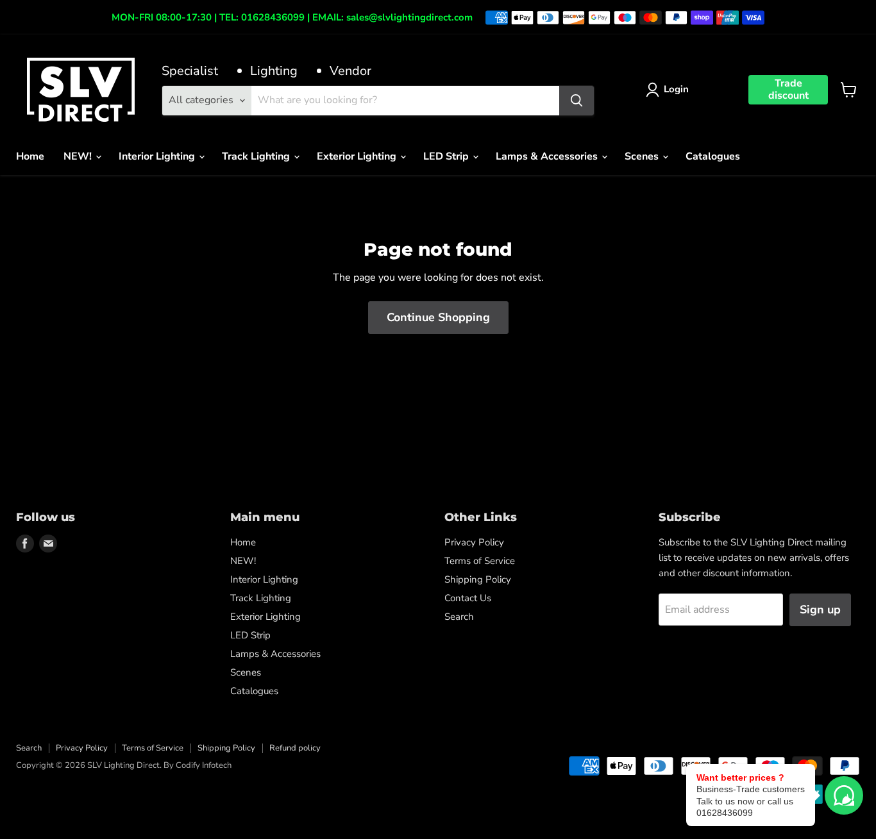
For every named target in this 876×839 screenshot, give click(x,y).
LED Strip (447, 156)
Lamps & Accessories (548, 156)
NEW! (78, 156)
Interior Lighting (158, 156)
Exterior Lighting (358, 156)
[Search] (576, 100)
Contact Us (467, 598)
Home (30, 156)
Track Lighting (257, 156)
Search (459, 616)
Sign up (820, 609)
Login (676, 89)
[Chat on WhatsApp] (844, 795)
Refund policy (295, 748)
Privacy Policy (474, 542)
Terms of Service (479, 560)
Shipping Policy (477, 579)
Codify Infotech (204, 765)
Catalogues (713, 156)
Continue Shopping (438, 317)
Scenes (643, 156)
